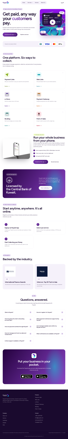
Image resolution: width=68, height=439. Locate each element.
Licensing (5, 420)
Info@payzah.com (39, 417)
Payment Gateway (39, 404)
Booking (37, 406)
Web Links (37, 399)
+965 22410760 (38, 415)
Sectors (37, 2)
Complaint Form (38, 422)
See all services (55, 161)
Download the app (10, 34)
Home (23, 2)
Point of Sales (38, 409)
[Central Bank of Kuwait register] (9, 180)
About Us (43, 2)
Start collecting (45, 188)
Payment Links (38, 397)
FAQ (4, 425)
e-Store (37, 402)
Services (30, 2)
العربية (62, 2)
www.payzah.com (39, 420)
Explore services (24, 34)
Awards (4, 422)
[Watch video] (52, 22)
